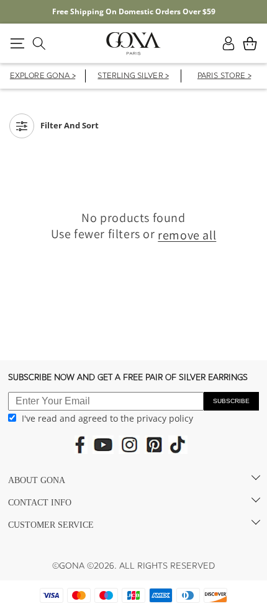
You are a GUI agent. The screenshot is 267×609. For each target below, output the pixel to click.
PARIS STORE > (224, 77)
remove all (187, 235)
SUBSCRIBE (231, 401)
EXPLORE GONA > (42, 77)
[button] (17, 43)
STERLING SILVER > (132, 77)
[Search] (39, 43)
